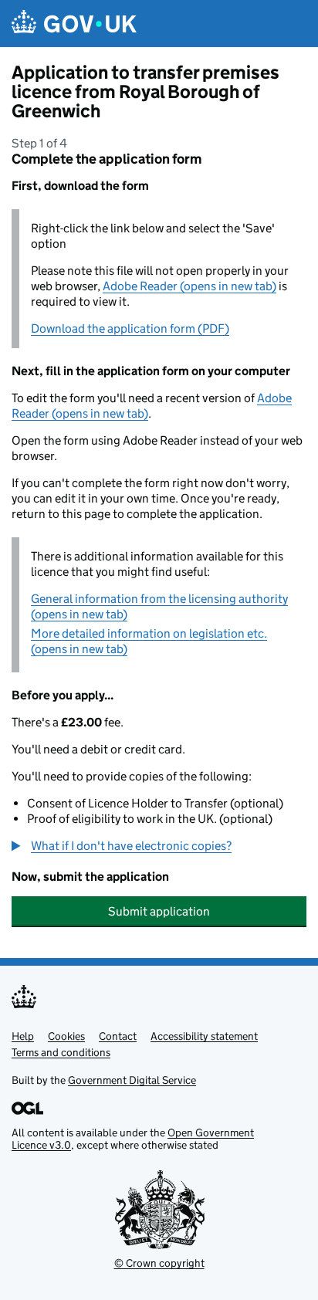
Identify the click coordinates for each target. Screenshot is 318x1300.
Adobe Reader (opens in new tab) (189, 286)
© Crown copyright (159, 1263)
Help (23, 1036)
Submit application (159, 911)
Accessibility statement (204, 1036)
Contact (118, 1036)
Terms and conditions (61, 1052)
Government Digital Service (132, 1080)
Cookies (66, 1036)
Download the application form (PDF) (130, 328)
